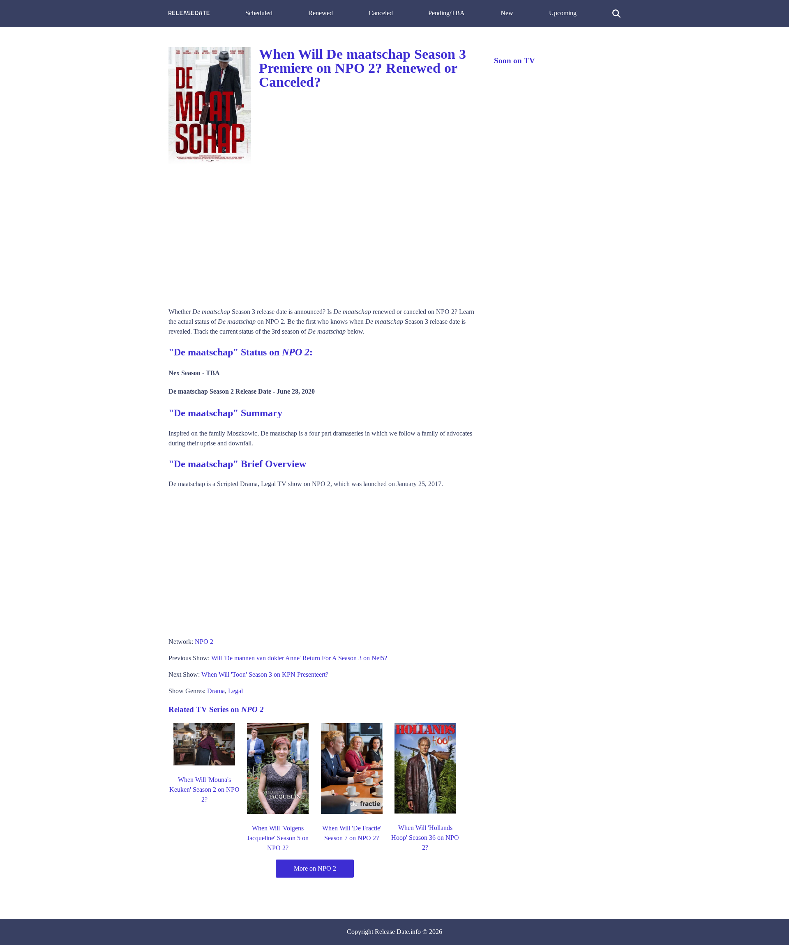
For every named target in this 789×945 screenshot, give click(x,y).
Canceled (381, 12)
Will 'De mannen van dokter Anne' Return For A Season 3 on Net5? (299, 658)
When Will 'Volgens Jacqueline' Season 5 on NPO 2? (278, 838)
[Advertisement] (323, 232)
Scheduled (258, 12)
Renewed (320, 12)
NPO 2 (204, 641)
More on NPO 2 (315, 868)
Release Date (392, 931)
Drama (216, 690)
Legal (235, 690)
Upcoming (563, 12)
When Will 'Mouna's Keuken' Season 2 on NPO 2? (204, 789)
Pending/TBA (446, 12)
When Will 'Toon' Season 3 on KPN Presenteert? (264, 674)
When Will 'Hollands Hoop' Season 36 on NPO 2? (425, 837)
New (507, 12)
